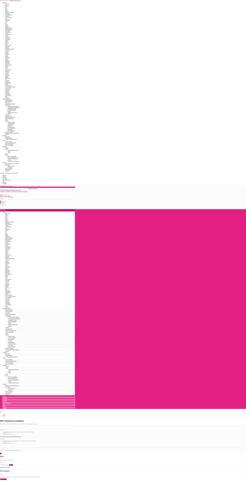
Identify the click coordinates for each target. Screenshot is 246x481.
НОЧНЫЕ (10, 125)
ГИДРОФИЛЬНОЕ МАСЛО (13, 106)
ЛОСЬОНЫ (7, 102)
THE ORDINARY (8, 88)
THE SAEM (7, 89)
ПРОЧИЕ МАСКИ (11, 130)
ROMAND (7, 75)
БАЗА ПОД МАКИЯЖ (12, 156)
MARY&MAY (7, 57)
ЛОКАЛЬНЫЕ (10, 124)
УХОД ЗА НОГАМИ (9, 144)
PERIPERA (7, 71)
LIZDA (6, 55)
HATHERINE (7, 39)
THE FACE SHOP (8, 85)
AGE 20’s (7, 6)
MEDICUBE (7, 61)
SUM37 (6, 84)
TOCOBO (7, 91)
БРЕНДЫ (4, 2)
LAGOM (6, 51)
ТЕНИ (9, 151)
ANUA (6, 8)
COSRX (6, 21)
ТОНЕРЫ (7, 114)
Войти (11, 465)
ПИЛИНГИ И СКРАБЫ (12, 112)
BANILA (6, 11)
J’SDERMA (7, 46)
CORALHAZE (7, 19)
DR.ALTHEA (7, 30)
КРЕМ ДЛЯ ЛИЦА (8, 100)
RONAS (6, 77)
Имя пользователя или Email (7, 460)
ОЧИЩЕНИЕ (7, 105)
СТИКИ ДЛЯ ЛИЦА (9, 118)
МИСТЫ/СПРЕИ (8, 116)
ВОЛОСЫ (5, 135)
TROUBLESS (7, 93)
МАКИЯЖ (4, 146)
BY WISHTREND (8, 15)
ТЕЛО (4, 140)
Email (1, 474)
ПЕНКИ (9, 111)
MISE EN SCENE (8, 64)
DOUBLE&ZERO (8, 29)
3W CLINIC (7, 4)
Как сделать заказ (7, 180)
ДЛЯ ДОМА (7, 164)
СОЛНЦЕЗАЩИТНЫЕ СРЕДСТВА (12, 133)
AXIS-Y (6, 10)
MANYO (6, 56)
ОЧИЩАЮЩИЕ (11, 127)
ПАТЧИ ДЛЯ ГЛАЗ (11, 128)
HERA (6, 41)
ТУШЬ (9, 152)
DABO (6, 24)
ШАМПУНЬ (7, 136)
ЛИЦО (6, 155)
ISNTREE (7, 43)
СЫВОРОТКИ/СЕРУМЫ (10, 103)
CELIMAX (7, 16)
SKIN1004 (7, 80)
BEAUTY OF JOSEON (9, 12)
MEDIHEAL (7, 62)
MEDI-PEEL (7, 63)
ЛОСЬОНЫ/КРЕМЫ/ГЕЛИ (10, 142)
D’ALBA (6, 25)
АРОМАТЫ (10, 167)
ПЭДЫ (6, 119)
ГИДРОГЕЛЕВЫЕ (11, 123)
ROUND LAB (7, 78)
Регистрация (3, 479)
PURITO (6, 73)
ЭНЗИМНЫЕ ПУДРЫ (12, 108)
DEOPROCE (7, 27)
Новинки (4, 182)
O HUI (6, 68)
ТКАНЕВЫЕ (10, 129)
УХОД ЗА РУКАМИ (9, 145)
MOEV (6, 67)
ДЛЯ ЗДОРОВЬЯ (8, 168)
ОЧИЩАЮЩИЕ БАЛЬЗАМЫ (14, 107)
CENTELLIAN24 (8, 17)
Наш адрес (5, 178)
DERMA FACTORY (9, 28)
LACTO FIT (7, 50)
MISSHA (6, 66)
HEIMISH (7, 40)
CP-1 (6, 23)
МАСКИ (6, 121)
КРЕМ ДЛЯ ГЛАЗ (8, 101)
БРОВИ (6, 147)
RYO (6, 79)
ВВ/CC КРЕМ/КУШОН (12, 157)
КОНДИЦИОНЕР (8, 138)
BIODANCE (7, 13)
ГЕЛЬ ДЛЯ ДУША (8, 141)
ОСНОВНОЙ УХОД (7, 99)
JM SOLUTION (8, 45)
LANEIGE (7, 52)
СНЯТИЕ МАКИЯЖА (12, 110)
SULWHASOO (8, 83)
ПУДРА (9, 160)
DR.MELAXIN (8, 34)
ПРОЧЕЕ (9, 113)
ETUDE (6, 35)
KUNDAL (7, 47)
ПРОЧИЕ (7, 97)
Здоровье (5, 183)
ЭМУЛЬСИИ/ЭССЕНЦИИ (10, 117)
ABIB (6, 5)
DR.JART (7, 33)
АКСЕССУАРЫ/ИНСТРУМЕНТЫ (11, 163)
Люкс (4, 181)
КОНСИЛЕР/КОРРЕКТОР (13, 158)
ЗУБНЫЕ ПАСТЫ (11, 166)
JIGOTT (6, 44)
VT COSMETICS (8, 95)
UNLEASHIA (7, 94)
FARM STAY (7, 36)
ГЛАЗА (6, 149)
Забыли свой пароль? (4, 467)
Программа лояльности (14, 188)
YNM (6, 96)
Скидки (4, 176)
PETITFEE (7, 72)
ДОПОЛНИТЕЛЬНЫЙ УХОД (11, 139)
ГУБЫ (6, 153)
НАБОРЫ (7, 171)
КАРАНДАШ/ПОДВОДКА (13, 150)
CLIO (6, 18)
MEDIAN (7, 60)
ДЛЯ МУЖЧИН (8, 169)
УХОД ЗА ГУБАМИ (9, 132)
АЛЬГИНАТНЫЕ (11, 122)
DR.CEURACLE (8, 32)
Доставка (5, 177)
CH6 (6, 22)
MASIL (6, 58)
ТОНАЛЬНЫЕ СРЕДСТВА (13, 161)
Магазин (4, 175)
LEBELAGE (7, 54)
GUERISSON (7, 38)
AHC (6, 7)
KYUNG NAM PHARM (9, 49)
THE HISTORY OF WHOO (10, 86)
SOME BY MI (7, 82)
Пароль (2, 462)
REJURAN (7, 74)
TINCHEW (7, 90)
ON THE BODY (8, 69)
